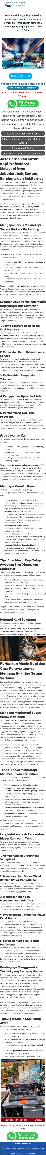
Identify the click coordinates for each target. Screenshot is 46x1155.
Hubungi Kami (19, 76)
